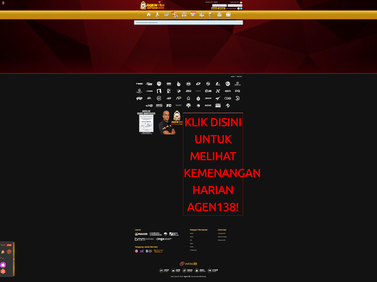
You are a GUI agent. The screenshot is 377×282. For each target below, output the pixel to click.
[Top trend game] (169, 91)
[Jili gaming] (188, 91)
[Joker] (208, 98)
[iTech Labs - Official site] (166, 235)
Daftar (221, 8)
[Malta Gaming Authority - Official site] (165, 240)
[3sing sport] (169, 83)
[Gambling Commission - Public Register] (157, 235)
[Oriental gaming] (208, 91)
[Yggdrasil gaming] (188, 105)
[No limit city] (179, 105)
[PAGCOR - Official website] (142, 235)
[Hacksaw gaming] (208, 105)
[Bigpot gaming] (179, 91)
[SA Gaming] (198, 91)
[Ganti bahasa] (241, 2)
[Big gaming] (159, 91)
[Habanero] (198, 98)
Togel (191, 243)
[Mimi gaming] (159, 105)
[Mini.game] (149, 91)
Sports (191, 233)
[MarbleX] (218, 91)
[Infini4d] (228, 105)
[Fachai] (169, 105)
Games (192, 246)
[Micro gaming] (228, 83)
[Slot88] (149, 105)
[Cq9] (228, 98)
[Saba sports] (159, 83)
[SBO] (139, 83)
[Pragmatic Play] (179, 83)
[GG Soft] (188, 83)
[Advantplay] (179, 98)
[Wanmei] (208, 83)
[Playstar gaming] (218, 98)
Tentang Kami (221, 233)
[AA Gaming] (149, 98)
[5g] (169, 98)
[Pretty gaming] (139, 91)
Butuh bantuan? (234, 2)
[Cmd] (149, 83)
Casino (191, 236)
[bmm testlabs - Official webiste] (145, 240)
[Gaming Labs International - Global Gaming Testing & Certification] (174, 235)
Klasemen (239, 76)
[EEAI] (228, 91)
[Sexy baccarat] (218, 83)
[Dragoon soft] (198, 105)
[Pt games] (159, 98)
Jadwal (232, 76)
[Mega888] (218, 105)
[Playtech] (198, 83)
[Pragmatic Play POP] (139, 98)
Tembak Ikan (193, 250)
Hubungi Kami (221, 240)
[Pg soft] (238, 91)
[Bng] (238, 98)
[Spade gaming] (188, 98)
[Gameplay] (238, 83)
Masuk (214, 8)
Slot (191, 240)
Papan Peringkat (222, 236)
